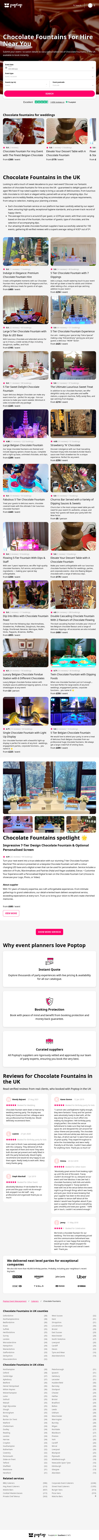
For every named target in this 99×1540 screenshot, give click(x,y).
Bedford (6, 1382)
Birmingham (8, 1412)
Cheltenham (8, 1426)
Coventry (7, 1453)
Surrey (6, 1335)
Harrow (6, 1439)
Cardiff (55, 1345)
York (53, 1439)
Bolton (54, 1406)
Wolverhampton (10, 1393)
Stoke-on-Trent (9, 1459)
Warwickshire (9, 1349)
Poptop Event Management (14, 1301)
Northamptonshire (11, 1319)
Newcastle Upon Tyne (61, 1462)
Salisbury (56, 1376)
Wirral (54, 1446)
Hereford (7, 1473)
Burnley (55, 1423)
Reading (6, 1432)
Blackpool (56, 1453)
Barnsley (55, 1386)
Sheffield (7, 1466)
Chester (55, 1393)
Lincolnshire (57, 1326)
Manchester (57, 1335)
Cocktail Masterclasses (12, 1493)
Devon (54, 1349)
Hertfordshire (9, 1332)
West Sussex (57, 1315)
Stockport (56, 1389)
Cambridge (8, 1376)
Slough (6, 1409)
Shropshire (56, 1322)
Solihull (6, 1399)
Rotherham (8, 1449)
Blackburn (56, 1432)
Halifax (55, 1396)
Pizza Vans (56, 1493)
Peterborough (58, 1369)
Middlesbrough (58, 1459)
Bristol (54, 1329)
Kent (54, 1319)
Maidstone (7, 1469)
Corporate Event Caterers (63, 1483)
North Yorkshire (58, 1339)
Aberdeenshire (58, 1356)
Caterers (35, 1301)
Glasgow (55, 1469)
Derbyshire (8, 1356)
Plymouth (56, 1456)
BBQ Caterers (9, 1483)
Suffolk (6, 1329)
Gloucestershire (10, 1359)
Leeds (54, 1409)
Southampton (9, 1446)
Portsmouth (8, 1456)
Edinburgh (56, 1466)
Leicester (56, 1379)
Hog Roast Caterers (11, 1486)
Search (78, 5)
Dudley (6, 1429)
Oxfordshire (8, 1315)
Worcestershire (9, 1342)
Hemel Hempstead (11, 1386)
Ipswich (55, 1372)
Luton (5, 1396)
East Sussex (57, 1332)
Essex (5, 1326)
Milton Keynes (9, 1389)
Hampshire (8, 1345)
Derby (5, 1416)
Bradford (56, 1402)
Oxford (6, 1372)
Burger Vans (57, 1490)
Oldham (55, 1412)
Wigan (54, 1426)
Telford (6, 1462)
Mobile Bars (8, 1490)
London (6, 1339)
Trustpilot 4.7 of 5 (59, 1535)
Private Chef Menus (11, 1496)
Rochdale (56, 1429)
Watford (6, 1423)
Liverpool (56, 1342)
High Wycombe (9, 1406)
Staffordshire (8, 1352)
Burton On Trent (10, 1419)
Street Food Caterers (60, 1486)
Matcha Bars (57, 1496)
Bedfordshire (8, 1322)
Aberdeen (56, 1473)
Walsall (6, 1402)
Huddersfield (57, 1382)
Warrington (57, 1419)
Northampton (9, 1369)
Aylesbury (7, 1379)
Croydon (6, 1443)
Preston (55, 1436)
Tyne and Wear (58, 1352)
